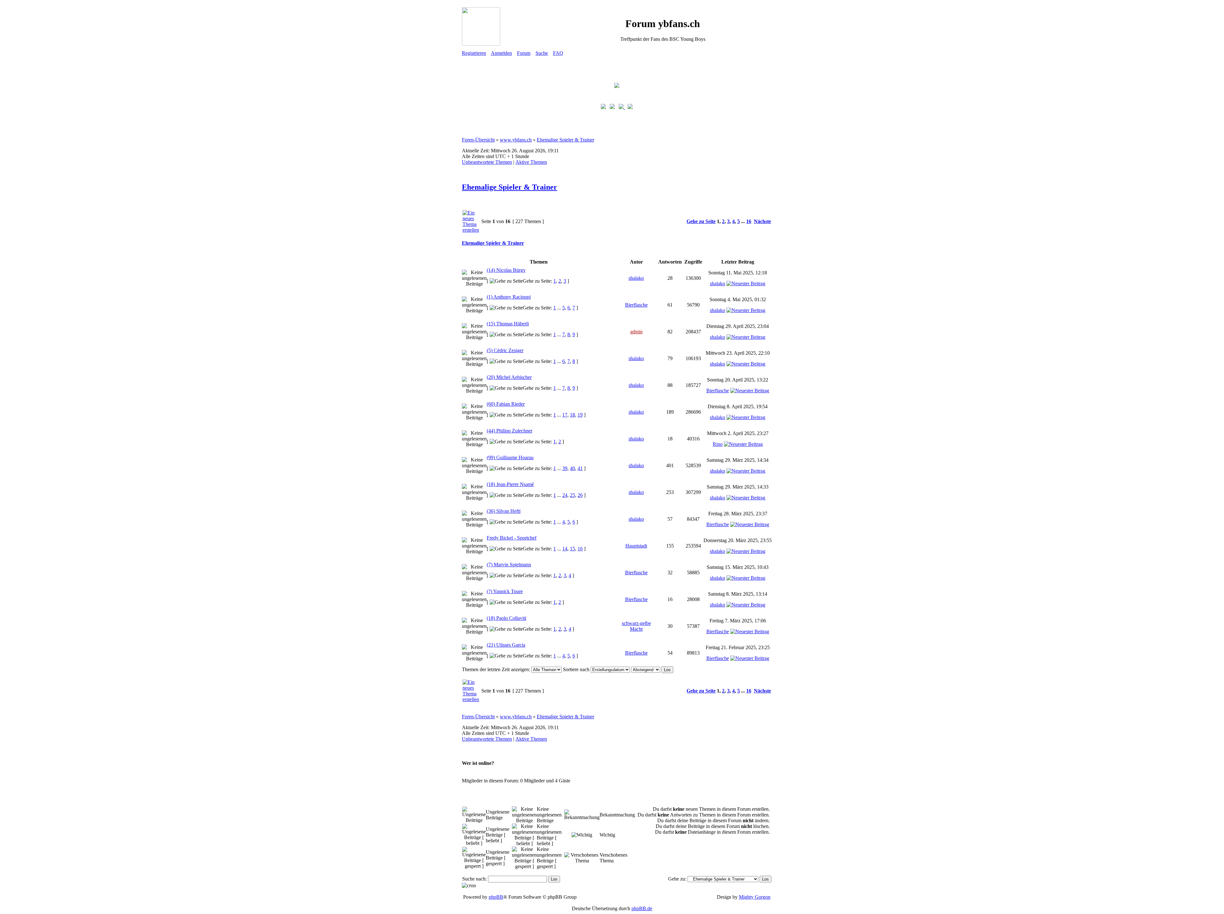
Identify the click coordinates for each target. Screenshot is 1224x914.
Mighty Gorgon (754, 897)
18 (572, 414)
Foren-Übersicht (478, 139)
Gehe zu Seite (701, 221)
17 (564, 414)
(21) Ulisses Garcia (506, 645)
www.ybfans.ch (516, 139)
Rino (718, 444)
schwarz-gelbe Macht (636, 626)
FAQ (558, 53)
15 (572, 548)
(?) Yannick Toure (505, 591)
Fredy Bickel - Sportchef (511, 537)
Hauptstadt (636, 545)
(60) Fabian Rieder (506, 404)
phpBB (496, 897)
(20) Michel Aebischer (509, 377)
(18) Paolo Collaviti (506, 618)
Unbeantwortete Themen (487, 162)
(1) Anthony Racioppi (509, 297)
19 (580, 414)
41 (580, 468)
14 (564, 548)
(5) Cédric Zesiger (505, 350)
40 (572, 468)
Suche (542, 53)
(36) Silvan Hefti (504, 511)
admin (636, 331)
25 (572, 495)
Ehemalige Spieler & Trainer (565, 139)
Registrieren (474, 53)
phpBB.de (641, 908)
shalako (636, 278)
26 (580, 495)
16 (748, 221)
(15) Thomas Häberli (508, 323)
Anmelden (501, 53)
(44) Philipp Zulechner (509, 430)
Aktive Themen (531, 162)
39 (564, 468)
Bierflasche (636, 305)
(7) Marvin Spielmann (509, 564)
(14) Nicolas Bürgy (506, 270)
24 (564, 495)
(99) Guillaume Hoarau (510, 457)
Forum (523, 53)
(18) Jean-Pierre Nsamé (510, 484)
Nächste (762, 221)
